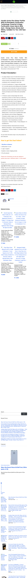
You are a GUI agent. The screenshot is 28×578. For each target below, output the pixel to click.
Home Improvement (11, 499)
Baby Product (10, 522)
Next (2, 493)
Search (2, 412)
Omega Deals (5, 34)
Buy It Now (14, 51)
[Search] (26, 1)
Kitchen (9, 531)
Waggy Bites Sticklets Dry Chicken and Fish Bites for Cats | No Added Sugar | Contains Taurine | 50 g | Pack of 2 (13, 439)
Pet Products (10, 539)
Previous (3, 492)
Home (2, 5)
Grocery (9, 550)
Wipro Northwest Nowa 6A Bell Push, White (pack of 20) (13, 422)
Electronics (10, 572)
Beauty (9, 511)
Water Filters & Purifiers (10, 5)
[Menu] (1, 1)
